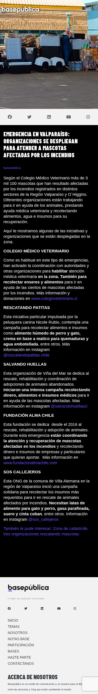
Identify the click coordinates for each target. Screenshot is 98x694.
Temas (14, 626)
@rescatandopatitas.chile (27, 355)
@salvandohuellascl (69, 406)
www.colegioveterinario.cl (54, 298)
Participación (21, 645)
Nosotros (18, 632)
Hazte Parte (19, 657)
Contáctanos (21, 663)
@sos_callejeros (44, 519)
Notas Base (18, 639)
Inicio (13, 620)
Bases (13, 651)
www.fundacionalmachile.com (30, 463)
